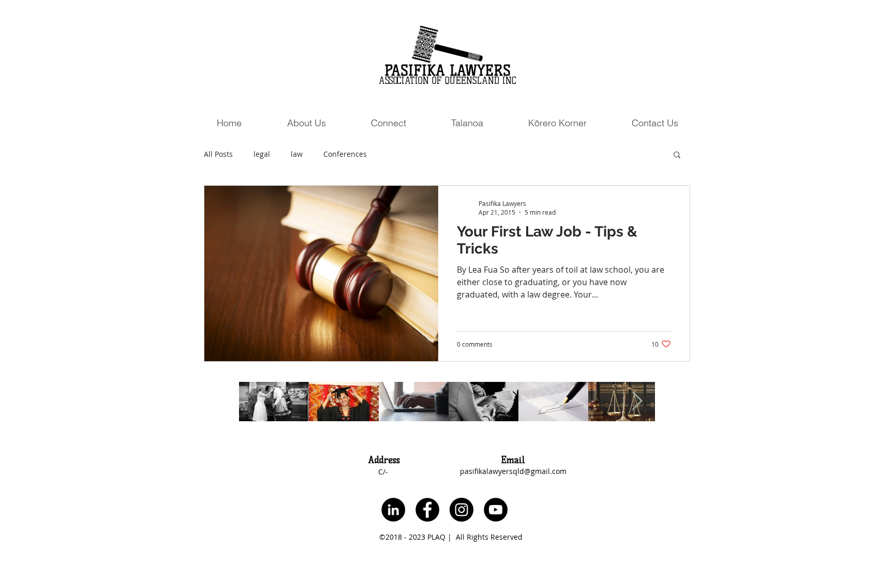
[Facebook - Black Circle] (427, 510)
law (297, 154)
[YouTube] (496, 510)
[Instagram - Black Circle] (461, 510)
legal (262, 154)
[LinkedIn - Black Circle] (393, 510)
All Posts (218, 154)
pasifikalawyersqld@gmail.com (513, 471)
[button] (388, 123)
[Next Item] (637, 401)
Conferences (345, 154)
